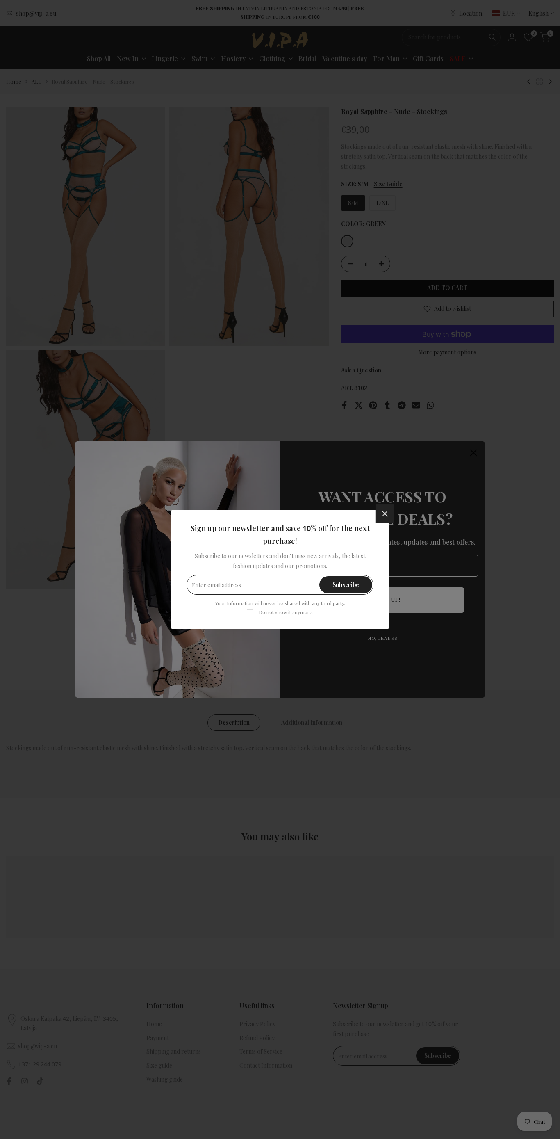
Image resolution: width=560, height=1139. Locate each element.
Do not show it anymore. (286, 612)
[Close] (385, 513)
